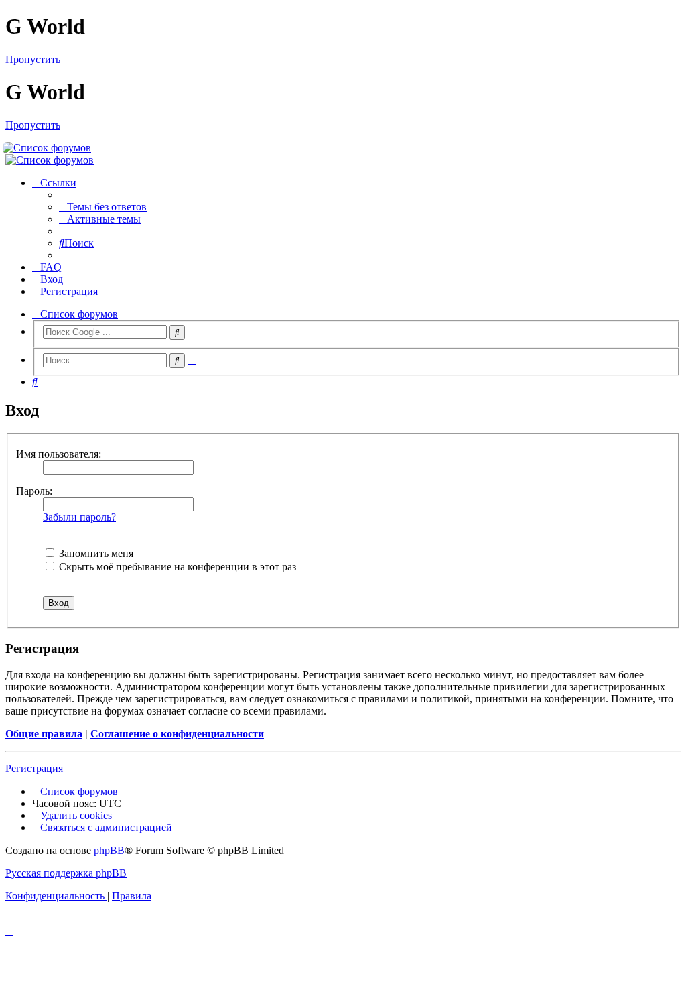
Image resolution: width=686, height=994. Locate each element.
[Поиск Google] (177, 332)
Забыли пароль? (79, 517)
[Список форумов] (343, 148)
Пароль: (34, 491)
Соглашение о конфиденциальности (177, 733)
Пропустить (32, 59)
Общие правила (43, 733)
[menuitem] (103, 206)
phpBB (109, 850)
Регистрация (34, 768)
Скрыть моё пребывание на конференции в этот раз (176, 566)
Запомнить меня (94, 553)
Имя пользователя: (58, 454)
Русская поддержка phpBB (66, 873)
